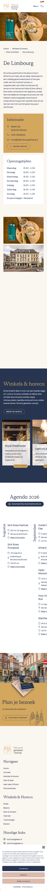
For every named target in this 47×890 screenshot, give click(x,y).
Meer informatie (17, 537)
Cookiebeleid (17, 887)
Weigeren (23, 875)
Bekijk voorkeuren (23, 881)
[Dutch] (41, 1)
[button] (43, 847)
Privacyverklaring (27, 887)
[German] (43, 1)
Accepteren (23, 868)
